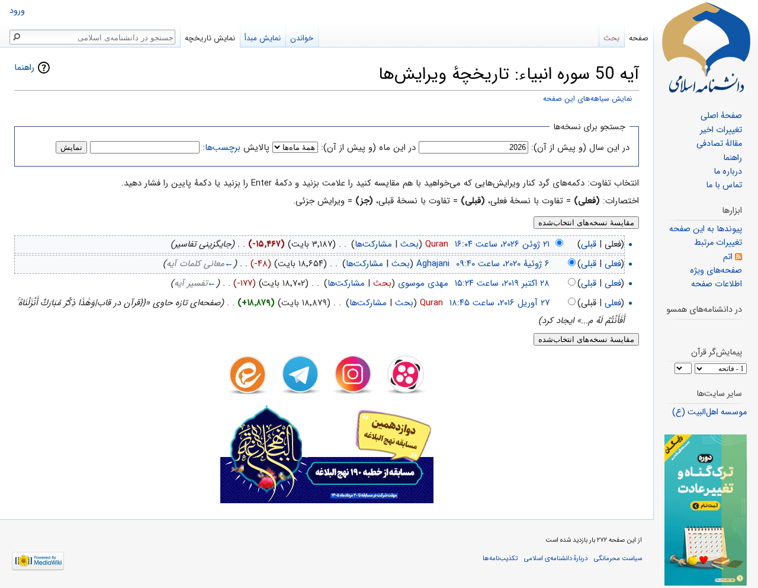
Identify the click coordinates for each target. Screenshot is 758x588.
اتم (728, 257)
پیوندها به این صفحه (705, 229)
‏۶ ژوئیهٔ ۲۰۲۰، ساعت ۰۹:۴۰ (503, 264)
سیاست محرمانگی (618, 558)
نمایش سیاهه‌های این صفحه (587, 99)
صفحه (638, 38)
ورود (17, 11)
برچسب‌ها (222, 147)
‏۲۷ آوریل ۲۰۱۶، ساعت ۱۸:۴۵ (499, 303)
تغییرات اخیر (721, 130)
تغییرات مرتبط (718, 243)
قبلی (588, 244)
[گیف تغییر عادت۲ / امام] (705, 510)
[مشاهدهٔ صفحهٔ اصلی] (706, 47)
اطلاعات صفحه (716, 284)
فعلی (613, 264)
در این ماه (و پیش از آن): (368, 147)
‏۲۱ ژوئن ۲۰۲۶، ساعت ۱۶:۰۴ (502, 244)
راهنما (24, 67)
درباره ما (728, 171)
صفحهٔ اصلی (721, 116)
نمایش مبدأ (263, 38)
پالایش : (236, 147)
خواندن (301, 38)
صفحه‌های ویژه (716, 270)
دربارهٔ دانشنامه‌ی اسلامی (555, 558)
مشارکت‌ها (373, 244)
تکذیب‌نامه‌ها (500, 558)
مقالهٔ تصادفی (719, 144)
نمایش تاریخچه (210, 38)
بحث (409, 244)
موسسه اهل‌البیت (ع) (709, 412)
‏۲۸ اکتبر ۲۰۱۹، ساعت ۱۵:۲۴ (502, 283)
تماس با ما (724, 185)
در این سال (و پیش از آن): (580, 147)
